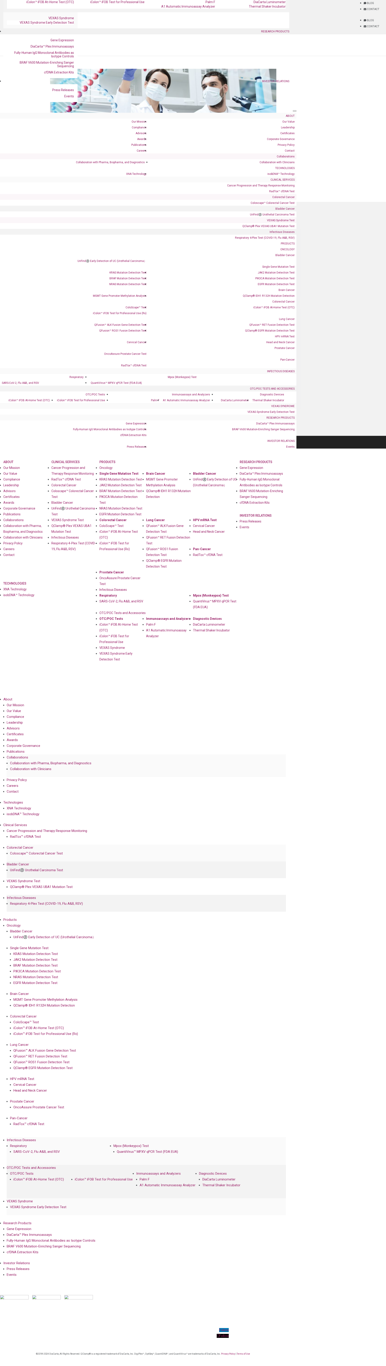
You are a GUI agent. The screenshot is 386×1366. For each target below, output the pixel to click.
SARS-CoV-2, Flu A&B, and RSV (20, 382)
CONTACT (372, 9)
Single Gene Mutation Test (278, 266)
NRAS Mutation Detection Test (128, 284)
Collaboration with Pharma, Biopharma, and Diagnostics (110, 162)
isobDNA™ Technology (281, 173)
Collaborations (286, 156)
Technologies (285, 168)
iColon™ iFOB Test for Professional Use (81, 400)
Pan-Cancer (287, 359)
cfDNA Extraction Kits (59, 72)
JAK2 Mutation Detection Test (276, 272)
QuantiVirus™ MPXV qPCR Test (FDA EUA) (116, 382)
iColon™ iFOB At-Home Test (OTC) (274, 307)
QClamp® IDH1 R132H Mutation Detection (269, 295)
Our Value (288, 121)
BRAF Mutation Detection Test (128, 278)
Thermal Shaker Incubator (267, 6)
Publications (139, 144)
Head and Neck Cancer (280, 342)
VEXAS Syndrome (61, 18)
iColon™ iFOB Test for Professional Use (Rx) (120, 313)
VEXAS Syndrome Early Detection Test (47, 22)
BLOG (370, 3)
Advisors (141, 133)
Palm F (155, 400)
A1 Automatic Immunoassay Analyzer (188, 6)
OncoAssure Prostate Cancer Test (125, 353)
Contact (290, 150)
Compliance (139, 127)
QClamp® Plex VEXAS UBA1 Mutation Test (268, 226)
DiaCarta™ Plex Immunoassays (52, 46)
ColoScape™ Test (136, 307)
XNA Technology (136, 173)
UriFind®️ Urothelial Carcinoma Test (272, 214)
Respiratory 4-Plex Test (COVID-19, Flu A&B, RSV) (265, 237)
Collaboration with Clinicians (277, 162)
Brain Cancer (287, 290)
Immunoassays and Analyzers (191, 394)
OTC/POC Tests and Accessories (272, 388)
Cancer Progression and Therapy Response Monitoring (261, 185)
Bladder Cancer (285, 208)
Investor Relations (275, 81)
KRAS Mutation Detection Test (128, 272)
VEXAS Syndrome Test (281, 220)
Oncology (287, 249)
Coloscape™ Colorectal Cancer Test (273, 203)
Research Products (275, 31)
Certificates (287, 133)
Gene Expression (62, 40)
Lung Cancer (287, 319)
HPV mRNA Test (285, 336)
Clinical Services (283, 179)
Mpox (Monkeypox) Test (182, 377)
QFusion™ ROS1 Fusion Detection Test (123, 330)
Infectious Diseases (282, 232)
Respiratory (76, 377)
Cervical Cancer (137, 342)
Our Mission (139, 121)
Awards (142, 139)
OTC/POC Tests (95, 394)
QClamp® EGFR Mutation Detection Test (270, 330)
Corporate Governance (281, 139)
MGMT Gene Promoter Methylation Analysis (120, 295)
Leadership (288, 127)
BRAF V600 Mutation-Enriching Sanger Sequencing (47, 64)
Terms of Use (243, 1354)
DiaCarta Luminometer (235, 400)
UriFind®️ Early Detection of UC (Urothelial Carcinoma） (112, 261)
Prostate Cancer (285, 348)
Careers (142, 150)
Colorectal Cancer (283, 197)
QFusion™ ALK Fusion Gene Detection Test (120, 324)
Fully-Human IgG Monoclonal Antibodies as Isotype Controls (44, 54)
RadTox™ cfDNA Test (282, 191)
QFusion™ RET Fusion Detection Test (272, 324)
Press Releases (63, 90)
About (290, 115)
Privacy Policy (286, 144)
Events (69, 96)
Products (288, 243)
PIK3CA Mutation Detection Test (275, 278)
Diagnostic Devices (272, 394)
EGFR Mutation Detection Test (276, 284)
